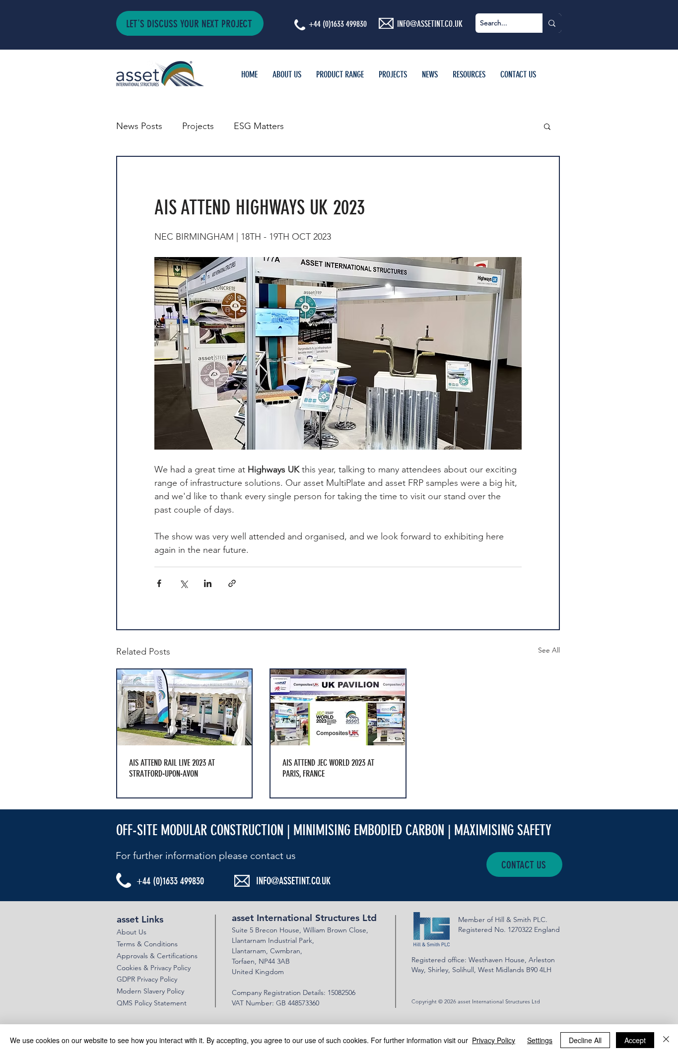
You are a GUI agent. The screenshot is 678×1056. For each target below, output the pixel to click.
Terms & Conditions (147, 943)
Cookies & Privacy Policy (154, 967)
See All (549, 650)
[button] (190, 23)
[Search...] (551, 23)
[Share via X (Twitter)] (183, 583)
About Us (131, 931)
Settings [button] (539, 1040)
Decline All (585, 1040)
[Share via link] (232, 583)
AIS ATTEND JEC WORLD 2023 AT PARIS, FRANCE (328, 768)
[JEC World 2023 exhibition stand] (338, 707)
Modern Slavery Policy (150, 991)
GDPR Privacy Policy (147, 979)
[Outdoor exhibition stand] (184, 707)
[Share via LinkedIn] (207, 583)
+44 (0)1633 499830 (338, 24)
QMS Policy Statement (152, 1002)
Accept (635, 1040)
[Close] (666, 1040)
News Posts (139, 126)
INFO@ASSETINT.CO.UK (293, 881)
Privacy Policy (493, 1040)
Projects (198, 126)
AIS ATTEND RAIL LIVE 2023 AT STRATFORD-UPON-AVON (172, 768)
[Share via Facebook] (159, 583)
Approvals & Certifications (157, 955)
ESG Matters (259, 126)
